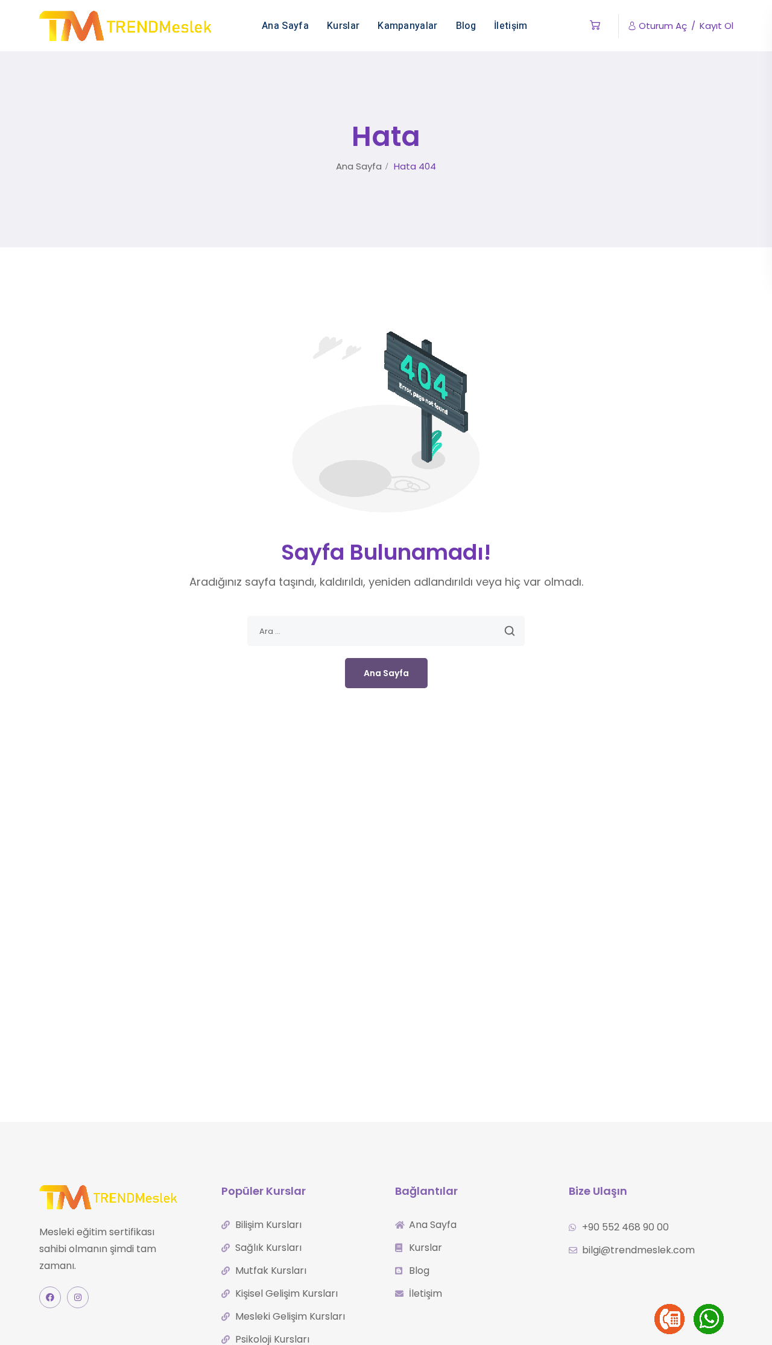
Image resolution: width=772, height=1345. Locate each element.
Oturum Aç (663, 25)
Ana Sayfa (359, 166)
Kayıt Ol (716, 25)
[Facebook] (50, 1297)
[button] (595, 26)
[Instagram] (78, 1297)
